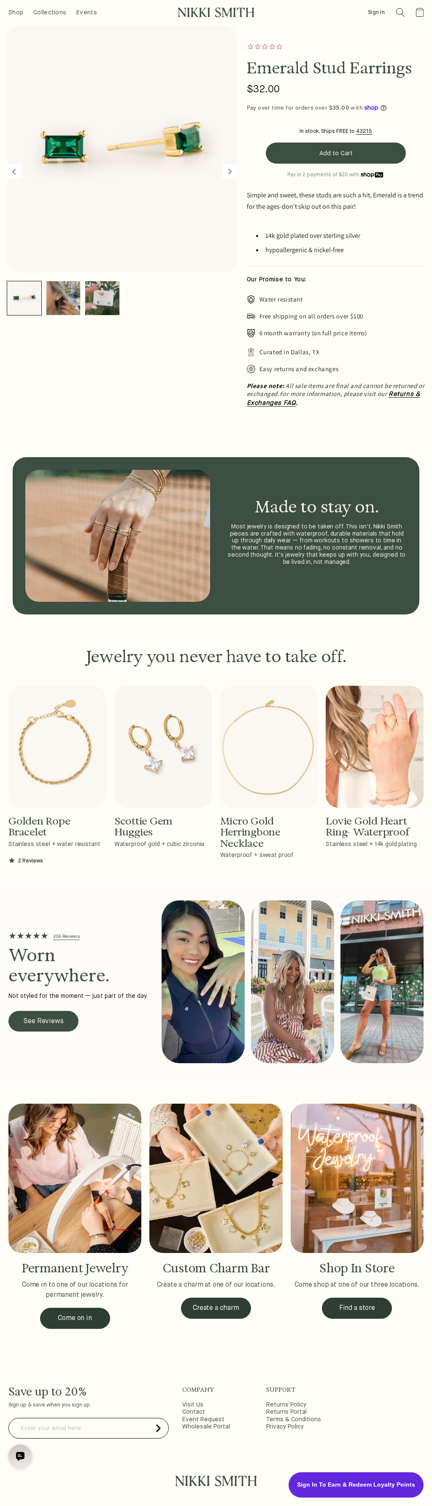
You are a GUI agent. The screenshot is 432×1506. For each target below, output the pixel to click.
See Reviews (43, 1021)
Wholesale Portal (206, 1427)
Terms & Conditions (293, 1419)
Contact (193, 1412)
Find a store (357, 1308)
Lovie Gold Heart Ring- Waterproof (367, 827)
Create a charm (216, 1308)
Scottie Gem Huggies (143, 827)
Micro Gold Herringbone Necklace (250, 832)
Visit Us (192, 1405)
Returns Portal (286, 1412)
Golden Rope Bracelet (39, 827)
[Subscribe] (158, 1428)
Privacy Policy (285, 1427)
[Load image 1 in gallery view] (24, 298)
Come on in (75, 1318)
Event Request (203, 1419)
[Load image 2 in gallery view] (63, 298)
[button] (400, 12)
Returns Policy (286, 1405)
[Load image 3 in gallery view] (102, 298)
